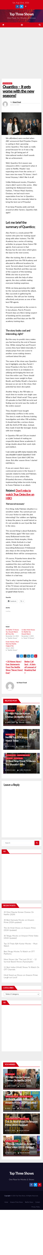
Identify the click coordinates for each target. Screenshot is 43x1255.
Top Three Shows (21, 14)
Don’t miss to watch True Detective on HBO (20, 494)
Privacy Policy (36, 1207)
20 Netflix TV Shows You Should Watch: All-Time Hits (12, 632)
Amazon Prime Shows (23, 755)
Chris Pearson (25, 770)
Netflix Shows (7, 83)
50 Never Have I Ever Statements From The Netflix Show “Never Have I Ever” (14, 667)
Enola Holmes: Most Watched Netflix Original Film (12, 644)
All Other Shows (11, 755)
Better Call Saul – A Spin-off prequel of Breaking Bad (30, 666)
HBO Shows (9, 758)
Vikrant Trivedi (17, 102)
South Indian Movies (26, 1096)
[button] (40, 25)
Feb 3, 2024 (11, 1130)
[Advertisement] (21, 56)
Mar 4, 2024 (11, 1086)
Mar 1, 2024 (11, 1108)
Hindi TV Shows (24, 1118)
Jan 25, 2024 (11, 1153)
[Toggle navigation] (22, 25)
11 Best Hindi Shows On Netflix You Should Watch (28, 632)
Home (6, 1202)
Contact (37, 1202)
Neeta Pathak (24, 1130)
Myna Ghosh (24, 1108)
